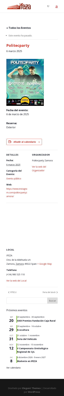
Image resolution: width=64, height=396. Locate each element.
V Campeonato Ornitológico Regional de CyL (32, 350)
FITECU (13, 292)
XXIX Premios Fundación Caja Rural (36, 320)
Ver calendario (13, 367)
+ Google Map (44, 263)
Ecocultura (23, 329)
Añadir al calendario (25, 141)
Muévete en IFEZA (27, 361)
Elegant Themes (31, 388)
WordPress (34, 391)
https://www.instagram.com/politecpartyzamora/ (16, 192)
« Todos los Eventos (18, 28)
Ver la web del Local (16, 280)
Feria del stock (49, 292)
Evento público (13, 178)
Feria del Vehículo (27, 339)
